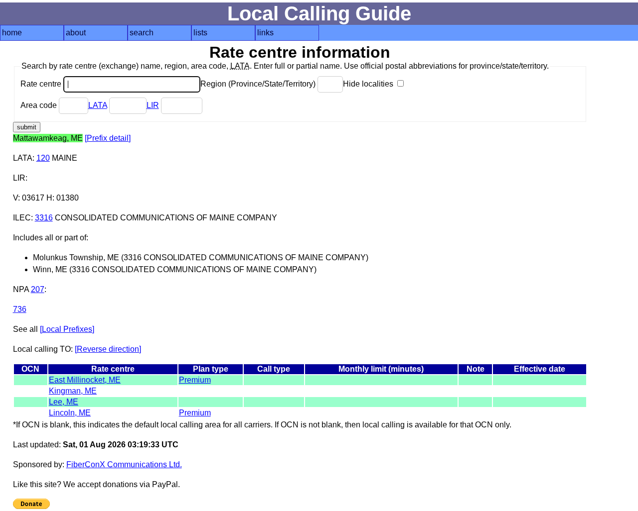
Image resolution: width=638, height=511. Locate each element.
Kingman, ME (73, 391)
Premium (195, 380)
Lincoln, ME (70, 413)
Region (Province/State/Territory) (259, 84)
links (265, 32)
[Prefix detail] (108, 138)
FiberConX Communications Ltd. (124, 464)
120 (43, 158)
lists (200, 32)
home (12, 32)
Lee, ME (63, 402)
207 (37, 289)
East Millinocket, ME (85, 380)
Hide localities (369, 84)
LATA (97, 105)
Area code (39, 105)
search (142, 32)
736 (19, 309)
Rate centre (41, 84)
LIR (153, 105)
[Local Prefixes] (67, 329)
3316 (44, 217)
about (76, 32)
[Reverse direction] (108, 349)
